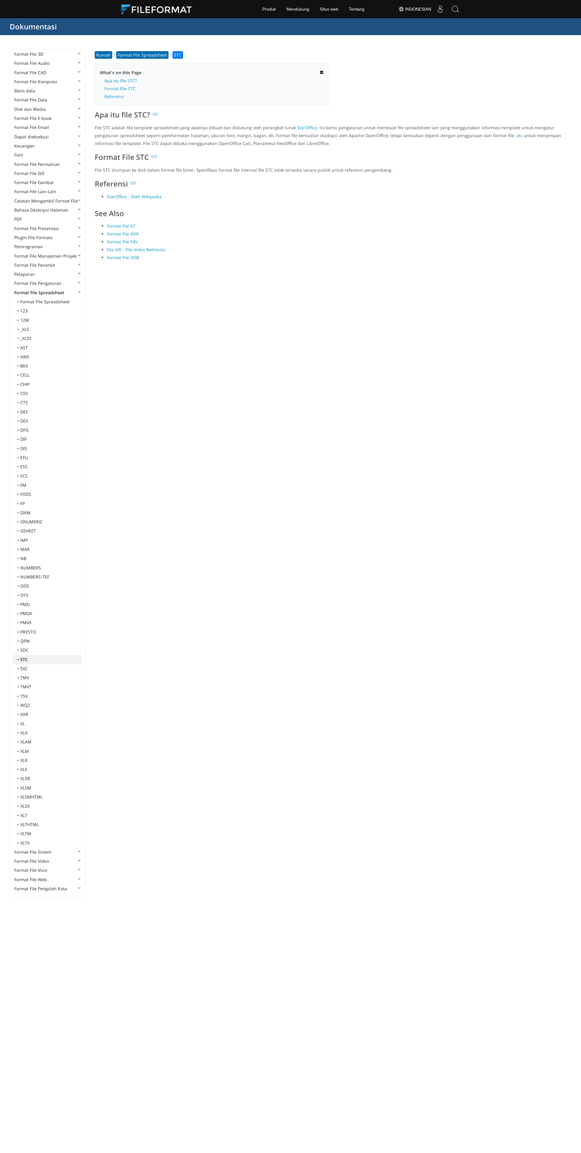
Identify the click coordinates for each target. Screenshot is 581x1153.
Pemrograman (28, 246)
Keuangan (24, 146)
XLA (24, 733)
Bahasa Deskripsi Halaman (41, 210)
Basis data (24, 91)
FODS (25, 494)
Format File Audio (32, 63)
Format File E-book (32, 118)
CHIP (25, 384)
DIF (23, 439)
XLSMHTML (31, 797)
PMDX (26, 613)
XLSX (25, 806)
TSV (24, 696)
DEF (24, 412)
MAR (25, 549)
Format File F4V (122, 242)
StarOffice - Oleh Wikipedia (134, 196)
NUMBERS (30, 568)
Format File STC (120, 88)
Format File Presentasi (36, 228)
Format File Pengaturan (37, 283)
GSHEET (28, 531)
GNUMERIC (31, 522)
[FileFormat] (159, 9)
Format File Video (31, 861)
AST (24, 348)
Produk (269, 9)
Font (18, 155)
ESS (24, 466)
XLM (24, 751)
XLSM (25, 788)
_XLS (24, 329)
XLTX (25, 843)
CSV (24, 393)
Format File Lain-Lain (35, 191)
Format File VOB (123, 257)
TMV (24, 677)
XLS (23, 769)
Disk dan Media (30, 109)
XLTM (25, 833)
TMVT (25, 687)
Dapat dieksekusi (31, 137)
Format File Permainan (37, 164)
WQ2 (25, 705)
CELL (25, 375)
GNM (25, 513)
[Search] (455, 9)
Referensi (114, 96)
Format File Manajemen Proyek (45, 256)
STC (24, 659)
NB (23, 558)
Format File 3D (28, 54)
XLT (23, 815)
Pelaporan (24, 274)
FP (22, 503)
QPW (25, 641)
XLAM (25, 742)
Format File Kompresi (35, 81)
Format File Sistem (32, 852)
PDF (18, 219)
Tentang (356, 9)
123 (24, 311)
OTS (24, 595)
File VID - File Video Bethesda (136, 249)
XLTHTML (29, 824)
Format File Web (30, 879)
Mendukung (298, 9)
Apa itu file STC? (120, 81)
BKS (24, 366)
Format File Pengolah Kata (40, 888)
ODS (24, 586)
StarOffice (307, 127)
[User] (440, 9)
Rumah (103, 55)
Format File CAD (30, 72)
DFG (24, 430)
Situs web (329, 9)
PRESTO (28, 632)
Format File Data (30, 100)
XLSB (25, 778)
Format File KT (121, 226)
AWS (24, 357)
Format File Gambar (34, 182)
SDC (24, 650)
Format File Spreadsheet (39, 292)
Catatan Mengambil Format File (46, 201)
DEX (24, 421)
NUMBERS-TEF (34, 577)
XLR (24, 760)
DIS (23, 448)
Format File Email (31, 127)
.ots (519, 135)
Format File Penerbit (34, 265)
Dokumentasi (33, 26)
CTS (24, 402)
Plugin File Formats (33, 237)
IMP (24, 540)
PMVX (25, 622)
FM (23, 485)
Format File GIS (29, 173)
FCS (24, 476)
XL (22, 723)
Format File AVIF (123, 234)
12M (24, 320)
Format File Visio (30, 870)
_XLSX (25, 338)
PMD (25, 604)
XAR (24, 714)
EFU (24, 457)
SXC (24, 668)
